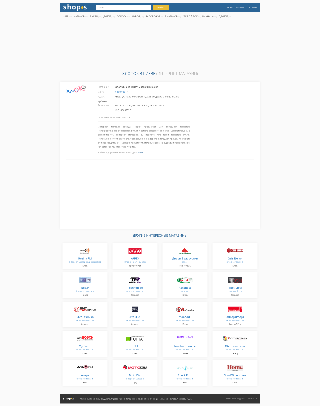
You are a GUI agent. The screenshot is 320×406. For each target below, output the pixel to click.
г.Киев (94, 16)
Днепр (107, 16)
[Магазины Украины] (75, 7)
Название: (103, 86)
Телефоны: (104, 105)
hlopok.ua (120, 91)
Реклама (240, 7)
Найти (160, 7)
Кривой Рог (190, 16)
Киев (65, 16)
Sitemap (251, 399)
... (234, 16)
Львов (136, 16)
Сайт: (101, 91)
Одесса (121, 16)
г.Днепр (223, 16)
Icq (99, 110)
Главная (229, 7)
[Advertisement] (160, 44)
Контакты (251, 7)
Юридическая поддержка (235, 399)
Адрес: (101, 96)
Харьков (79, 16)
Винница (208, 16)
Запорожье (153, 16)
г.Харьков (171, 16)
